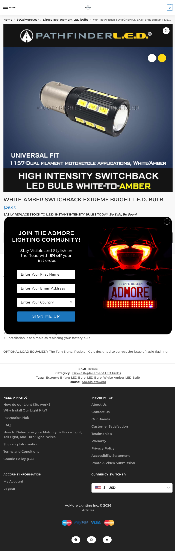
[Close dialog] (167, 221)
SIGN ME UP (46, 316)
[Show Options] (71, 302)
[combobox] (45, 302)
